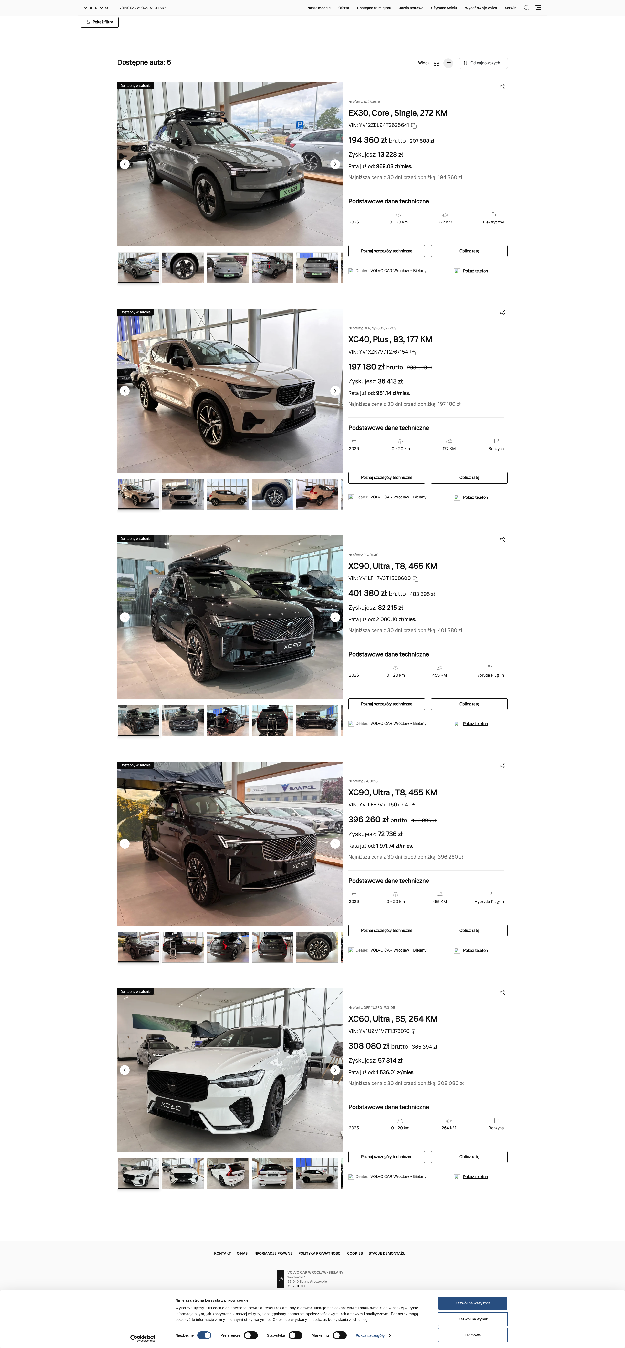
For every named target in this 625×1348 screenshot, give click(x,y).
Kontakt (222, 1253)
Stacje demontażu (387, 1253)
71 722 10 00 (296, 1286)
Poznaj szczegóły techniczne (386, 250)
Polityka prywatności (319, 1253)
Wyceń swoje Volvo (481, 8)
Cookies (355, 1253)
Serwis (510, 8)
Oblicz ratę (469, 250)
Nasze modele (319, 8)
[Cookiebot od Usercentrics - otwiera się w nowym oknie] (143, 1338)
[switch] (251, 1335)
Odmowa (473, 1335)
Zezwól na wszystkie (472, 1303)
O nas (242, 1253)
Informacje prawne (272, 1253)
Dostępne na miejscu (374, 8)
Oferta (343, 8)
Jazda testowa (411, 8)
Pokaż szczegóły (370, 1335)
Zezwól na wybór (473, 1319)
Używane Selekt (444, 8)
